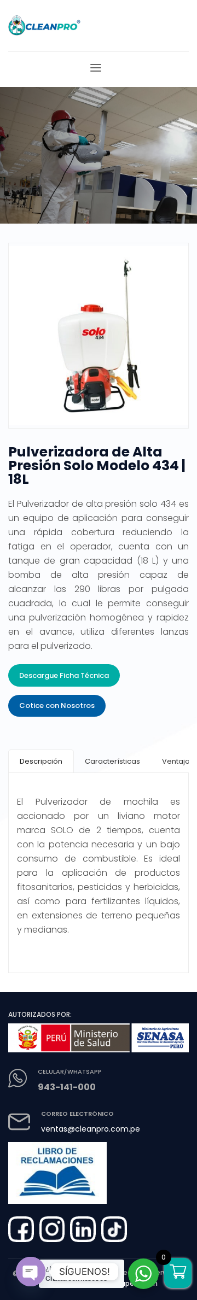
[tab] (41, 761)
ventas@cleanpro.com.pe (90, 1128)
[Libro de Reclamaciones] (57, 1169)
